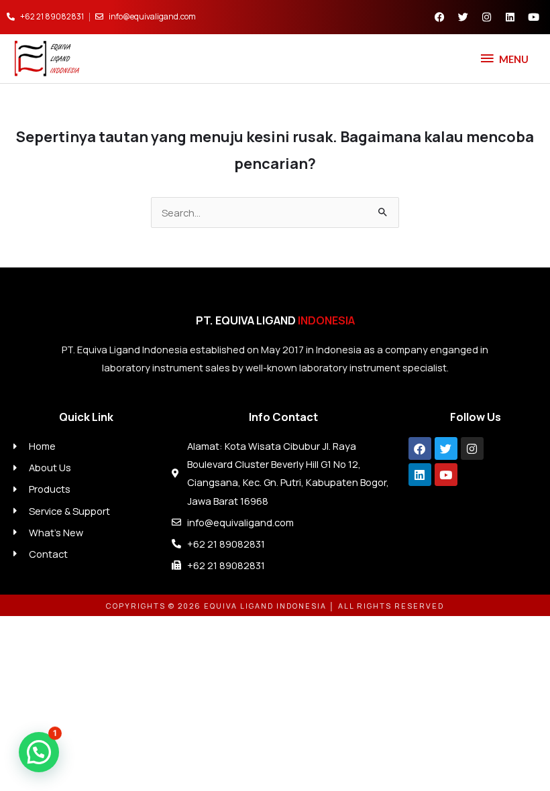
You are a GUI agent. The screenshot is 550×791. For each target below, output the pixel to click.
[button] (39, 752)
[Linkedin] (419, 474)
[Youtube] (446, 474)
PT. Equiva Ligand (275, 320)
